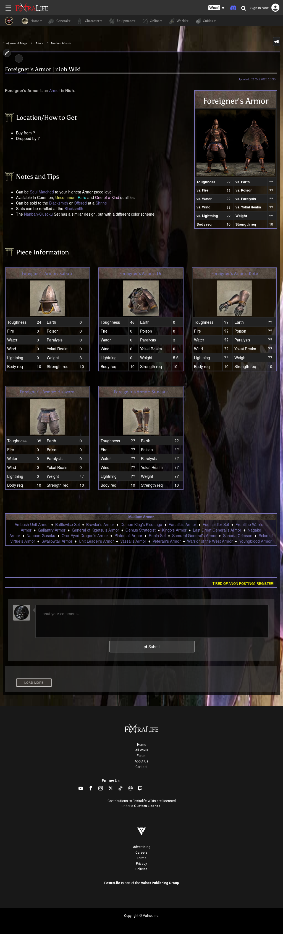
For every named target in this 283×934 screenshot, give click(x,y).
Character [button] (91, 21)
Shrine (101, 203)
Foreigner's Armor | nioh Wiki (43, 69)
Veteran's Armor (167, 541)
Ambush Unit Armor (32, 524)
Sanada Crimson (237, 535)
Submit (154, 646)
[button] (216, 8)
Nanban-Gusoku (38, 214)
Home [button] (34, 21)
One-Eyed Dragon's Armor (85, 535)
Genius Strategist (140, 530)
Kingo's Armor (174, 530)
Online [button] (154, 21)
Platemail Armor (128, 535)
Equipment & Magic (15, 43)
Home (141, 745)
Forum (141, 756)
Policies (141, 869)
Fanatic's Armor (182, 524)
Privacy (141, 864)
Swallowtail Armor (56, 541)
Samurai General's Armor (194, 535)
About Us (141, 761)
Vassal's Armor (133, 541)
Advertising (141, 847)
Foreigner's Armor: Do (141, 273)
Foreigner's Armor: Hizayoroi (47, 391)
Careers (141, 852)
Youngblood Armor (255, 541)
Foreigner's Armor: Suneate (141, 391)
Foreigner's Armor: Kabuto (48, 273)
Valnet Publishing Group (160, 883)
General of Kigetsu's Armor (95, 530)
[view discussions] (276, 41)
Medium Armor (141, 516)
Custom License (147, 806)
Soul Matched (42, 192)
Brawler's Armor (100, 524)
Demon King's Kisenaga (141, 524)
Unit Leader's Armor (96, 541)
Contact (141, 767)
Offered (80, 203)
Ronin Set (157, 535)
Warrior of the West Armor (210, 541)
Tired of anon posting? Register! (243, 583)
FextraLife (112, 883)
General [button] (62, 21)
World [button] (181, 21)
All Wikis (141, 750)
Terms (141, 858)
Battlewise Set (67, 524)
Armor (39, 43)
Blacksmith (58, 203)
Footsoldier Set (216, 524)
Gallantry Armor (51, 530)
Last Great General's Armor (217, 530)
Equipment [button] (124, 21)
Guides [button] (207, 21)
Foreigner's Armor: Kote (234, 273)
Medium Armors (61, 43)
